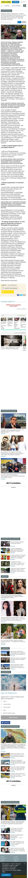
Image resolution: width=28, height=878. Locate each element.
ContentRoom (20, 332)
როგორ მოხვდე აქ (21, 315)
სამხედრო (5, 648)
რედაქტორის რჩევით (9, 411)
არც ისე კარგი (7, 704)
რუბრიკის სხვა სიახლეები (10, 539)
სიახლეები (7, 5)
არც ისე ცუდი (6, 707)
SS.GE (3, 315)
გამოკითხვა (6, 672)
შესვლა (24, 2)
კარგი (4, 701)
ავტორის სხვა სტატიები (11, 288)
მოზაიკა (4, 576)
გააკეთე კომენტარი (21, 309)
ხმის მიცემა (13, 717)
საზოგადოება (6, 11)
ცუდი (4, 710)
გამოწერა (15, 2)
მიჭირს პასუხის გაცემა (9, 713)
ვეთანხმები (6, 875)
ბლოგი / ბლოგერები (16, 5)
